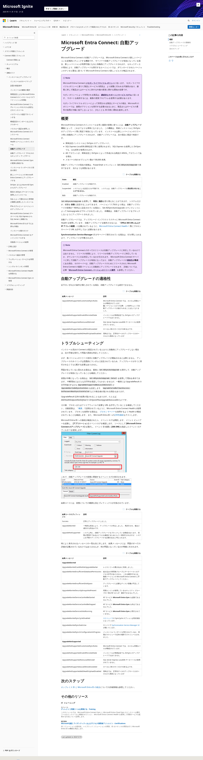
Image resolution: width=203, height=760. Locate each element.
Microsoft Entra (88, 35)
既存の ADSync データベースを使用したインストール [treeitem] (22, 193)
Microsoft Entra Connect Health (113, 226)
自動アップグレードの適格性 (180, 42)
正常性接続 (119, 415)
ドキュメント (74, 35)
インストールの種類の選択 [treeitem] (20, 90)
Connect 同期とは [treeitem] (13, 60)
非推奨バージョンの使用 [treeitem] (19, 242)
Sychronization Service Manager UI (125, 625)
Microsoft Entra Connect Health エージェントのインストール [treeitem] (22, 142)
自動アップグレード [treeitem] (17, 149)
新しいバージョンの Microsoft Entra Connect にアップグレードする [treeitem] (21, 178)
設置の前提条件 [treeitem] (16, 85)
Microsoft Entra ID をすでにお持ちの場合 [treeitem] (21, 225)
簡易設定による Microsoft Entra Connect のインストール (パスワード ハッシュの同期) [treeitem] (22, 97)
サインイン (196, 20)
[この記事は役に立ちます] (169, 60)
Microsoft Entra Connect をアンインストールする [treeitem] (21, 236)
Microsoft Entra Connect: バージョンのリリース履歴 (92, 270)
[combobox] (19, 38)
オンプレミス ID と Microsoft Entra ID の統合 (80, 687)
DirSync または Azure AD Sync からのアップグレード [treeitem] (22, 186)
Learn (64, 35)
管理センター (194, 27)
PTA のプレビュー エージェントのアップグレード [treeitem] (22, 207)
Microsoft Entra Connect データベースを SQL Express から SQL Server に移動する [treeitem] (21, 216)
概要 (80, 408)
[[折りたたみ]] (34, 33)
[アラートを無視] (198, 5)
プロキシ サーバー (107, 411)
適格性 (130, 260)
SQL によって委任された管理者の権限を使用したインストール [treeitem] (22, 200)
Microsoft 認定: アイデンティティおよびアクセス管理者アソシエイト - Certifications (93, 723)
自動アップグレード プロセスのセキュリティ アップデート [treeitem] (22, 154)
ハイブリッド (119, 35)
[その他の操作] (140, 35)
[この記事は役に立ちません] (172, 60)
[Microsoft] (4, 20)
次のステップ (174, 49)
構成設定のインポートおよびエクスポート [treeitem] (21, 123)
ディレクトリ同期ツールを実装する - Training (78, 709)
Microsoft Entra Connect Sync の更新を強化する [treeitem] (21, 161)
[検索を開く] (188, 20)
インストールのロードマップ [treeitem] (21, 81)
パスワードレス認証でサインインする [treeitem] (21, 115)
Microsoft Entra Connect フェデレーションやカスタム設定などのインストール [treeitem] (21, 107)
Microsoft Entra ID (104, 35)
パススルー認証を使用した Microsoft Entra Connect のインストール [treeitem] (21, 132)
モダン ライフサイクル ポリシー (101, 83)
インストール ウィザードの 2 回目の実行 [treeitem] (22, 169)
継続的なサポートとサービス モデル (116, 95)
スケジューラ (108, 618)
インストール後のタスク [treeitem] (19, 231)
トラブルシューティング (178, 45)
